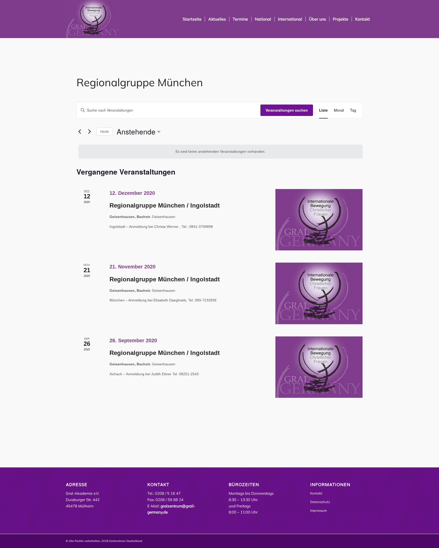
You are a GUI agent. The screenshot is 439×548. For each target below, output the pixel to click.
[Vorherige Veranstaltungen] (79, 132)
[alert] (221, 152)
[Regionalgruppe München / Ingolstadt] (319, 219)
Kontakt (316, 493)
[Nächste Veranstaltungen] (89, 132)
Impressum (318, 510)
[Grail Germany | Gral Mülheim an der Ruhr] (93, 19)
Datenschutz (320, 502)
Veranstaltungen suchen (286, 110)
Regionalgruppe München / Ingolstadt (164, 205)
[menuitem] (192, 19)
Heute (104, 131)
